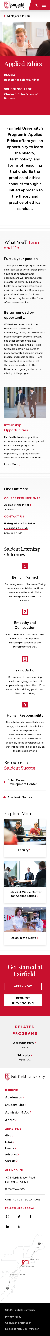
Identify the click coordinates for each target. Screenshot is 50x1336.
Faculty (23, 850)
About (10, 1120)
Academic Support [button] (20, 797)
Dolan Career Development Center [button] (22, 782)
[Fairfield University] (14, 5)
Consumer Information (18, 1322)
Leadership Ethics (23, 1042)
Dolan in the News (23, 938)
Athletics (11, 1154)
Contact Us (13, 1199)
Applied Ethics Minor (16, 505)
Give (8, 1135)
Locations (32, 1199)
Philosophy (23, 1055)
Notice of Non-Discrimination (22, 1328)
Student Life (14, 1105)
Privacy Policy (13, 1316)
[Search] (35, 5)
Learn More (11, 464)
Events (9, 1148)
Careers (10, 1160)
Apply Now (23, 986)
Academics (13, 1097)
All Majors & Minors (18, 16)
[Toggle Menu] (44, 5)
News (8, 1141)
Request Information (23, 1000)
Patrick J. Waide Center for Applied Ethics (25, 894)
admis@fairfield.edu (16, 528)
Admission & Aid (17, 1112)
